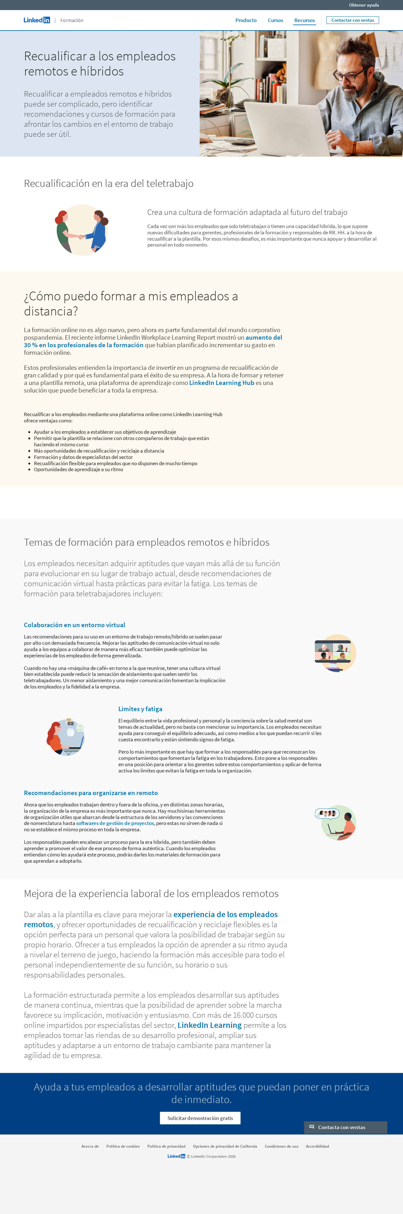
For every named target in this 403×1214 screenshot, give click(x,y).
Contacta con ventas (341, 1072)
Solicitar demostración (346, 1113)
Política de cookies (123, 1146)
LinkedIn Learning (210, 1025)
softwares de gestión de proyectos (115, 823)
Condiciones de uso (281, 1146)
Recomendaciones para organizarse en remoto (91, 792)
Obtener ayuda (364, 5)
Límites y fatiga (140, 708)
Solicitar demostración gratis (200, 1118)
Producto (246, 20)
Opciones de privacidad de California (225, 1146)
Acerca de (90, 1146)
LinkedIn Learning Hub (221, 382)
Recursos (304, 20)
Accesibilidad (317, 1146)
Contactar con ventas (353, 20)
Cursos (275, 20)
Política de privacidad (166, 1146)
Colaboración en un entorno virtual (74, 625)
